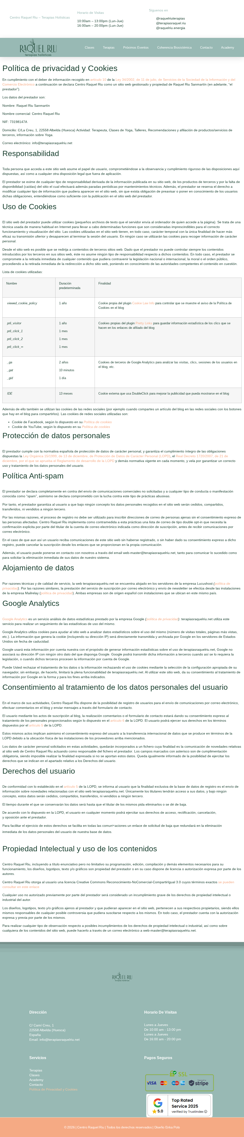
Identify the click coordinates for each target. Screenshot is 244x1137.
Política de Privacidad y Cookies (53, 1089)
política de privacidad (57, 593)
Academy (227, 47)
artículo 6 (117, 720)
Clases (89, 47)
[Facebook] (131, 993)
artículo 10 (98, 79)
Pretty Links (144, 323)
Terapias (109, 47)
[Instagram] (112, 993)
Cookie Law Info (143, 303)
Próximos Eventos (136, 47)
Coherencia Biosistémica (174, 47)
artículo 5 (36, 725)
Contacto (206, 47)
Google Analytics (14, 619)
